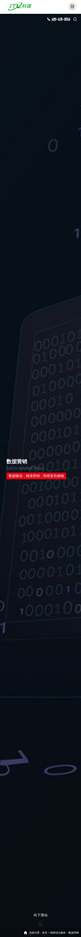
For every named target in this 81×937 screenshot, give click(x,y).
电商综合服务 (58, 932)
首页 (44, 932)
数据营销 (73, 932)
